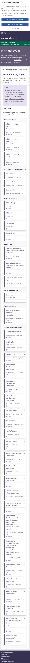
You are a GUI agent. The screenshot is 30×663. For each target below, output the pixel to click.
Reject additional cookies (15, 24)
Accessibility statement (7, 661)
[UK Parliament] (5, 33)
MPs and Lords (9, 38)
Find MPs (23, 44)
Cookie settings (15, 28)
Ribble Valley (17, 60)
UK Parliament (5, 44)
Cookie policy (4, 654)
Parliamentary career (10, 70)
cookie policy (8, 15)
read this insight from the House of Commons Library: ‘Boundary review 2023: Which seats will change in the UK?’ (15, 99)
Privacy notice (5, 659)
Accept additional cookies (15, 19)
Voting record (23, 70)
